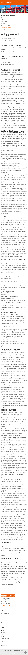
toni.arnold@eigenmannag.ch (7, 64)
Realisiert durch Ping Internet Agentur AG (14, 650)
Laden (2, 617)
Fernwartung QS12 (5, 638)
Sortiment (3, 632)
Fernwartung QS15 (5, 640)
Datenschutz (4, 645)
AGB (2, 642)
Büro (2, 615)
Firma (2, 634)
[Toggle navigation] (18, 2)
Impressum (3, 643)
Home (2, 630)
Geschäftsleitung (5, 613)
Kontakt (2, 636)
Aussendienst (4, 621)
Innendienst (3, 619)
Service (2, 622)
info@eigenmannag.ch (6, 27)
